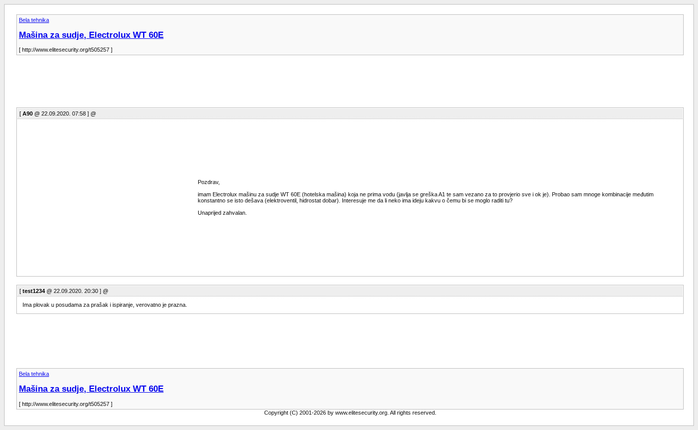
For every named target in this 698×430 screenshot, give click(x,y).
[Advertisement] (202, 84)
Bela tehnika (34, 20)
